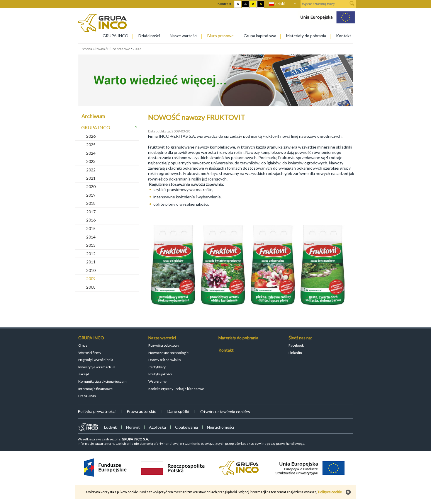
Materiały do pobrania (306, 35)
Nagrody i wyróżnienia (95, 359)
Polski (280, 3)
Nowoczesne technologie (168, 352)
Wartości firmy (89, 352)
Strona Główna (93, 49)
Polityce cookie (330, 492)
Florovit (133, 427)
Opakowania (186, 427)
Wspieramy (157, 381)
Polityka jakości (160, 374)
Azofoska (157, 427)
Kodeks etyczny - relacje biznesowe (176, 388)
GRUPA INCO (115, 35)
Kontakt (343, 35)
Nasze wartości (183, 35)
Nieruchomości (220, 427)
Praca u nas (87, 396)
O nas (82, 345)
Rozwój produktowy (163, 345)
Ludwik (110, 427)
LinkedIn (295, 352)
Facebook (296, 345)
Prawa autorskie (141, 411)
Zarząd (83, 374)
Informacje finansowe (95, 388)
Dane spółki (178, 411)
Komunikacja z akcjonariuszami (103, 381)
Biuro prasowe (220, 35)
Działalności (149, 35)
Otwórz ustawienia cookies (225, 411)
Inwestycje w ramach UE (97, 367)
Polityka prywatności (97, 411)
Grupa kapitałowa (260, 35)
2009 (137, 49)
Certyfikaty (157, 367)
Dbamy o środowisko (164, 359)
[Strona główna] (102, 30)
